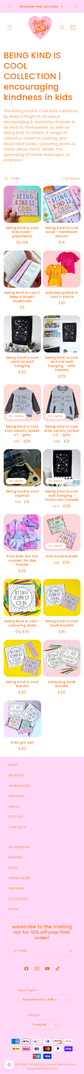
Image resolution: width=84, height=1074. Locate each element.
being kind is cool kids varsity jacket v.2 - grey (61, 430)
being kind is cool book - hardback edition (61, 232)
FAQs (13, 868)
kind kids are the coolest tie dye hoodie (22, 560)
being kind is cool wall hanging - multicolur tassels (62, 495)
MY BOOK (16, 775)
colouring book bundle (62, 684)
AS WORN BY (19, 847)
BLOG (13, 909)
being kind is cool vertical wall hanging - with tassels (61, 364)
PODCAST (17, 817)
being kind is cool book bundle (61, 623)
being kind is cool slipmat (22, 493)
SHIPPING (16, 888)
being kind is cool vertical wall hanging (22, 362)
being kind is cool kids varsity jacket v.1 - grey (22, 430)
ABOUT (14, 806)
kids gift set (22, 742)
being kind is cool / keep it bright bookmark (22, 297)
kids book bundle (62, 556)
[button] (9, 27)
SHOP (13, 765)
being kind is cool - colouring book (22, 623)
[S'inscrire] (70, 950)
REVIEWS (16, 857)
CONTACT (17, 827)
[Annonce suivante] (76, 6)
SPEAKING (17, 796)
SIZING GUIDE (19, 878)
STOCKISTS (18, 899)
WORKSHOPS (19, 786)
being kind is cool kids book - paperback (22, 232)
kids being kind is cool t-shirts (62, 295)
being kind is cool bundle (22, 684)
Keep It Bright (29, 1064)
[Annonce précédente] (8, 6)
